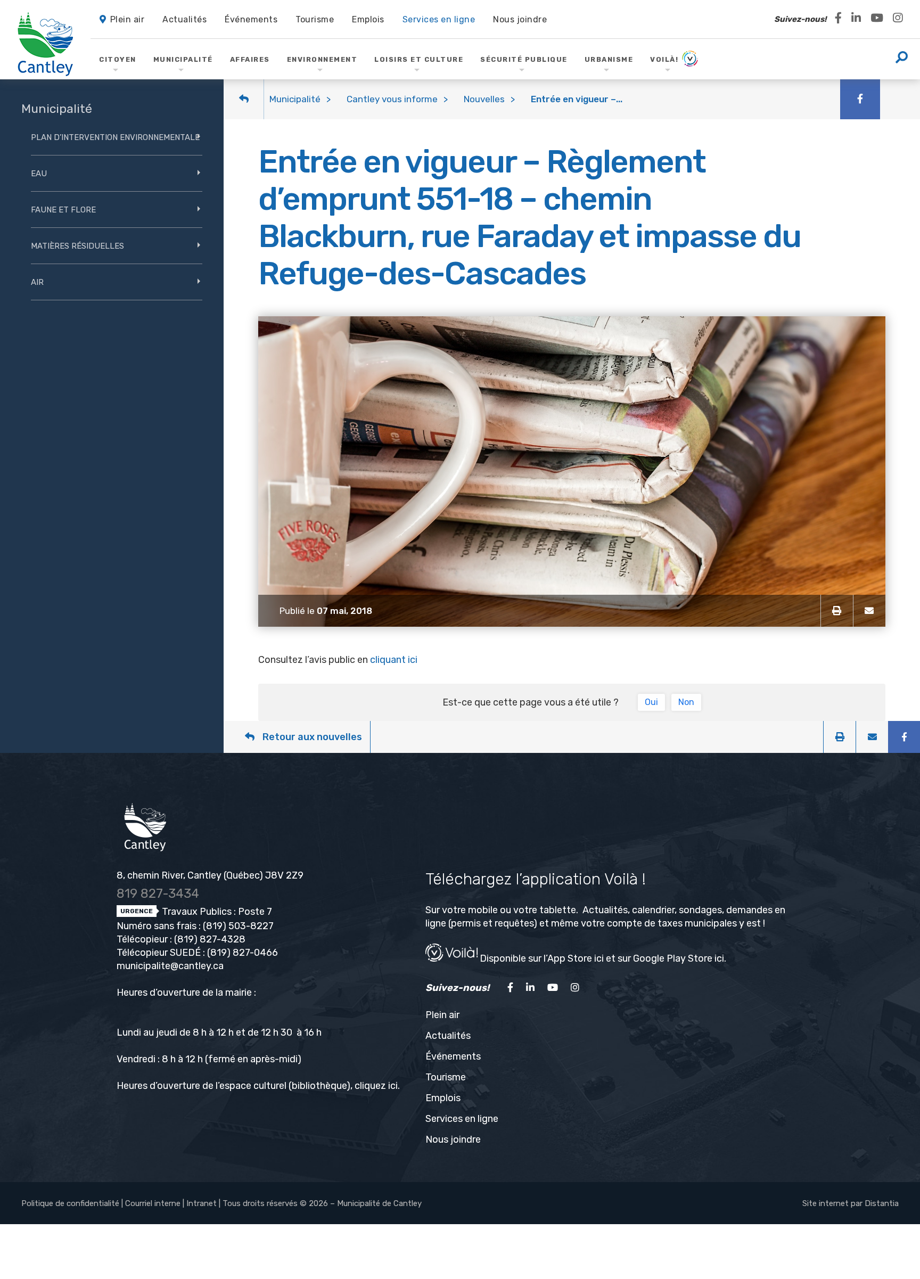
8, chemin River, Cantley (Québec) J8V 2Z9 (210, 875)
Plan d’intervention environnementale (115, 137)
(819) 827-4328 (209, 939)
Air (37, 282)
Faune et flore (63, 210)
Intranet (201, 1203)
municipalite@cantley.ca (170, 966)
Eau (39, 173)
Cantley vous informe (392, 99)
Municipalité (295, 99)
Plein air (442, 1015)
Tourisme (445, 1077)
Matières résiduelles (77, 246)
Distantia (882, 1203)
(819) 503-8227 (238, 926)
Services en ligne (461, 1119)
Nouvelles (484, 99)
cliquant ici (393, 660)
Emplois (443, 1098)
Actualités (448, 1036)
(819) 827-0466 (242, 952)
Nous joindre (453, 1139)
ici (393, 1086)
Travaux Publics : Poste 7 (216, 911)
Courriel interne (152, 1203)
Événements (453, 1056)
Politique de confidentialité (70, 1203)
